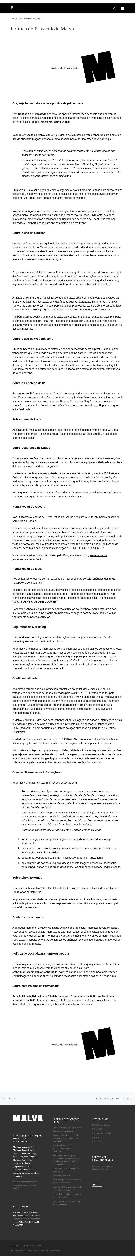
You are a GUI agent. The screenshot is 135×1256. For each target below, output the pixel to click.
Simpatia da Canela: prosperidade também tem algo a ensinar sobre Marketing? (66, 1138)
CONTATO (96, 1142)
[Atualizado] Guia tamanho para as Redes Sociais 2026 (66, 1170)
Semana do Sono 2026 (61, 1176)
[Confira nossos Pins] (103, 1246)
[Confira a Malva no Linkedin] (90, 1246)
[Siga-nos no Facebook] (109, 1246)
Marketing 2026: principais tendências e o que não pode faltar (67, 1188)
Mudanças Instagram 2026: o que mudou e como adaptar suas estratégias (66, 1148)
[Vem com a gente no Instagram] (96, 1246)
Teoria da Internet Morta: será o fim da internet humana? (66, 1203)
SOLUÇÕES (97, 1129)
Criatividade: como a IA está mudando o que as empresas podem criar (67, 1129)
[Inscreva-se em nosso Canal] (116, 1246)
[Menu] (123, 8)
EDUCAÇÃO (97, 1138)
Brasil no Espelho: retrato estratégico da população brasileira (67, 1181)
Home (13, 19)
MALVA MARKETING (101, 1125)
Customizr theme (52, 1251)
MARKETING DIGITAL (102, 1133)
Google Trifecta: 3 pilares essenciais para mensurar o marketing (67, 1195)
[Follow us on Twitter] (122, 1246)
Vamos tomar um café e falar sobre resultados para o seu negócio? (25, 1185)
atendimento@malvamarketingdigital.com (38, 664)
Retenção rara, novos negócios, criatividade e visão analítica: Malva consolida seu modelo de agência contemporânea (66, 1159)
